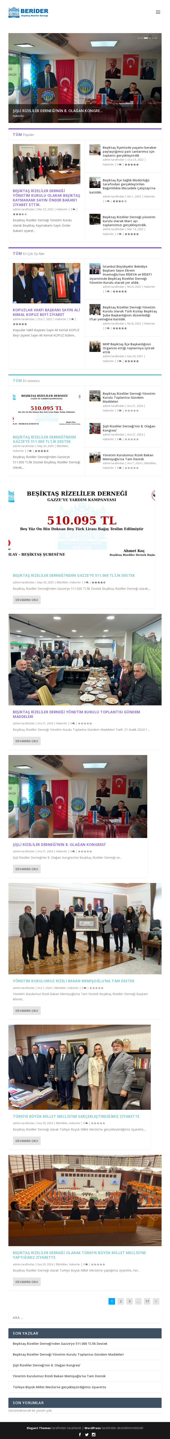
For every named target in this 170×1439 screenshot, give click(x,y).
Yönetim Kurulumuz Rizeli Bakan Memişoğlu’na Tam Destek (128, 457)
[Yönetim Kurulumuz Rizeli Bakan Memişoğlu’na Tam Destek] (94, 457)
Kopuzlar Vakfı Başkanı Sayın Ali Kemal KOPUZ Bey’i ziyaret (46, 312)
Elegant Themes (39, 1428)
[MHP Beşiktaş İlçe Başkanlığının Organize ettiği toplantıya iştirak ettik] (94, 346)
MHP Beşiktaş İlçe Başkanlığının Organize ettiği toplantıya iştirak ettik (129, 348)
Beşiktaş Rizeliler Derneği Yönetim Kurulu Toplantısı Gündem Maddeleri (129, 397)
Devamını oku (26, 600)
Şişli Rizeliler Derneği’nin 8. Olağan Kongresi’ (129, 428)
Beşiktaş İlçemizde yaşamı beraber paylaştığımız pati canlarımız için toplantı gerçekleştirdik (129, 151)
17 (147, 1301)
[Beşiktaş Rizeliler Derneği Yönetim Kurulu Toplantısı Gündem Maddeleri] (94, 395)
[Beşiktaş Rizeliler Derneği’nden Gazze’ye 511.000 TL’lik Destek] (46, 410)
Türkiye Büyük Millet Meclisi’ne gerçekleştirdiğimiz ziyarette (76, 1116)
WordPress (93, 1428)
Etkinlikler (19, 116)
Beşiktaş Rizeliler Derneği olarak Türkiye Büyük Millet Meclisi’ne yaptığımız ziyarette (79, 1255)
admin (17, 209)
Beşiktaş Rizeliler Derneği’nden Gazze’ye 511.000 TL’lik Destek (44, 439)
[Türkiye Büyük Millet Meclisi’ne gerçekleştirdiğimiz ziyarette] (79, 1067)
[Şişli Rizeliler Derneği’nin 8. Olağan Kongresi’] (94, 428)
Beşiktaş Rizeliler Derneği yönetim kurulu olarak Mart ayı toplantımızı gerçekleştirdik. (129, 221)
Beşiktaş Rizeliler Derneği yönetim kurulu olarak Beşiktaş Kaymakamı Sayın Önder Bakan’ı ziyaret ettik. (46, 197)
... (138, 1301)
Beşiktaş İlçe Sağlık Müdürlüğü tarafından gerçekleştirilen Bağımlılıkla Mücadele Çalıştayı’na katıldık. (122, 186)
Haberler (31, 116)
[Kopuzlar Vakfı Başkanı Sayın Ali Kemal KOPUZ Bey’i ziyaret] (46, 283)
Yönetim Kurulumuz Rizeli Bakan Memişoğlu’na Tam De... (69, 110)
